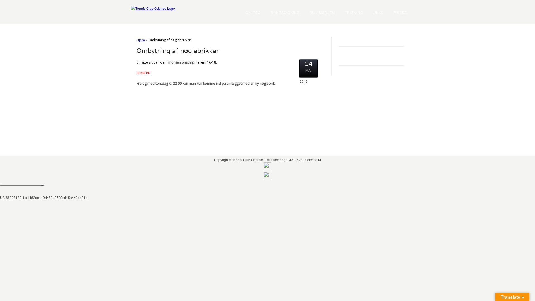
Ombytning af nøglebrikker (178, 51)
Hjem (141, 40)
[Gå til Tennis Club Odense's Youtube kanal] (267, 178)
